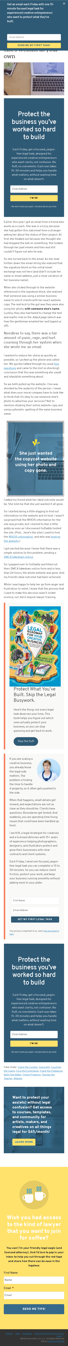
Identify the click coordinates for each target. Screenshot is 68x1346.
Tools (17, 1334)
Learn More (24, 1142)
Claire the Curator (27, 1067)
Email (9, 1288)
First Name (11, 1273)
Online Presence (32, 1075)
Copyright (44, 1067)
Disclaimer (27, 1334)
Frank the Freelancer (51, 1071)
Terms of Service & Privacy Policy (49, 1334)
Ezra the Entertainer (27, 1071)
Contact (9, 1334)
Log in (59, 1336)
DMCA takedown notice (18, 557)
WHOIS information (21, 537)
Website (18, 1078)
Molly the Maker (12, 1075)
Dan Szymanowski (56, 1341)
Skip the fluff (26, 741)
